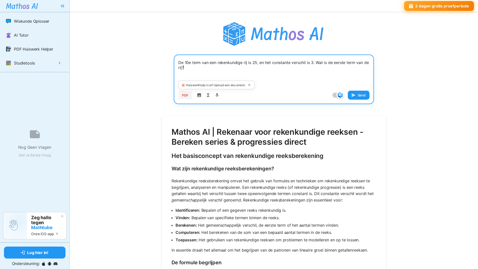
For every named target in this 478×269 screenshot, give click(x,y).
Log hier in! (37, 252)
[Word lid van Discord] (56, 264)
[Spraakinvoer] (217, 95)
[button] (34, 21)
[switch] (340, 95)
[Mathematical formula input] (208, 95)
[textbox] (273, 71)
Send (361, 95)
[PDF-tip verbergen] (249, 85)
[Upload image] (199, 95)
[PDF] (185, 95)
